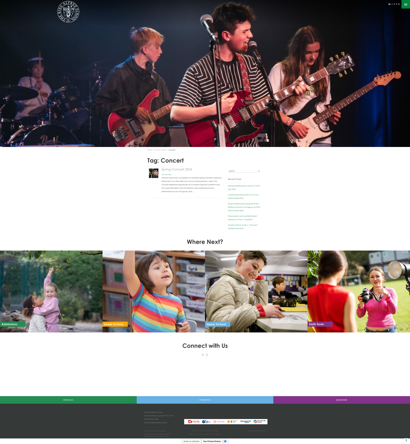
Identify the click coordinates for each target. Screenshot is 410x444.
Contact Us (205, 400)
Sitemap (195, 431)
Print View (193, 434)
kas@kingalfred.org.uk (158, 422)
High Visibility (216, 434)
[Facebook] (394, 4)
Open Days (68, 400)
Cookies (215, 431)
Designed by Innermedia (257, 431)
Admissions (341, 400)
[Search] (398, 4)
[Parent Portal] (389, 4)
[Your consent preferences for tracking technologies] (406, 440)
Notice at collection (192, 441)
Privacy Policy (205, 431)
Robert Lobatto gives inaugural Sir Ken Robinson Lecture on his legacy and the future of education (244, 207)
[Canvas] (392, 4)
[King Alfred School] (68, 12)
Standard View (203, 434)
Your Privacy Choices (212, 441)
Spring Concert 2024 (177, 169)
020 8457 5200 (153, 419)
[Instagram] (396, 4)
